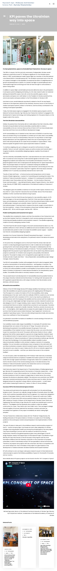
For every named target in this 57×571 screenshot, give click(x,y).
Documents (27, 533)
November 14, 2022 (27, 529)
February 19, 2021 (15, 24)
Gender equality (27, 537)
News (23, 24)
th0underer (10, 551)
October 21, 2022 (45, 539)
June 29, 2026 (7, 549)
